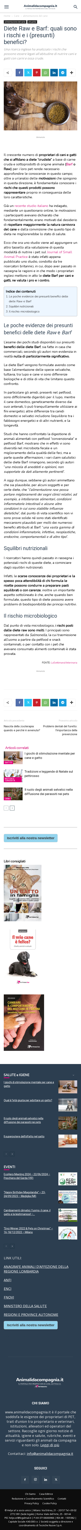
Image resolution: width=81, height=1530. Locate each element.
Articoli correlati (17, 747)
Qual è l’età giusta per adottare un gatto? (28, 1100)
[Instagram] (35, 1479)
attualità (32, 22)
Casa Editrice (46, 1494)
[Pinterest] (36, 72)
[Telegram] (62, 72)
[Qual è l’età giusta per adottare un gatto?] (67, 1104)
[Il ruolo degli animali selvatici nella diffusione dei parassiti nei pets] (13, 793)
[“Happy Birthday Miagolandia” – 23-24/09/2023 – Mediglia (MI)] (67, 1196)
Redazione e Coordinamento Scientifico (33, 1498)
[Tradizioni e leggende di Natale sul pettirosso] (13, 775)
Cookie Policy (49, 1503)
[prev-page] (6, 808)
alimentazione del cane (35, 15)
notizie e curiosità (10, 779)
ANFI (7, 1280)
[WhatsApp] (45, 72)
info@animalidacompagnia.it (50, 1453)
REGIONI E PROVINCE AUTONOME (31, 1314)
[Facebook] (19, 72)
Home (7, 15)
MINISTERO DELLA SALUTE (25, 1306)
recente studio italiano (31, 206)
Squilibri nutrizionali (21, 306)
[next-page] (12, 808)
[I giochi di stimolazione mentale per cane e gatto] (13, 757)
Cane (16, 15)
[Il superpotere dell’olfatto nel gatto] (67, 1141)
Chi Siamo (30, 1494)
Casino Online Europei (22, 1336)
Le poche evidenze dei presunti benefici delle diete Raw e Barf (38, 298)
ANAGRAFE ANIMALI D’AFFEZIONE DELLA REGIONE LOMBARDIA (36, 1269)
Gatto (8, 762)
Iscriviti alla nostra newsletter (30, 838)
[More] (72, 72)
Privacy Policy (31, 1503)
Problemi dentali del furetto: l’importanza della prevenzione (60, 730)
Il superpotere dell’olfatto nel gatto (24, 1136)
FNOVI (9, 1297)
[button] (6, 7)
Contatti (62, 1498)
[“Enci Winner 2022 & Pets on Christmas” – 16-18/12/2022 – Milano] (67, 1233)
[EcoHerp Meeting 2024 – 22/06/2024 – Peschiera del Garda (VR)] (67, 1178)
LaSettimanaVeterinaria (64, 662)
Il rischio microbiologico (24, 311)
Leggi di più (49, 1445)
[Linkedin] (54, 72)
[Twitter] (28, 72)
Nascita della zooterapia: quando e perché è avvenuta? (22, 728)
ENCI (7, 1288)
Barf (69, 164)
